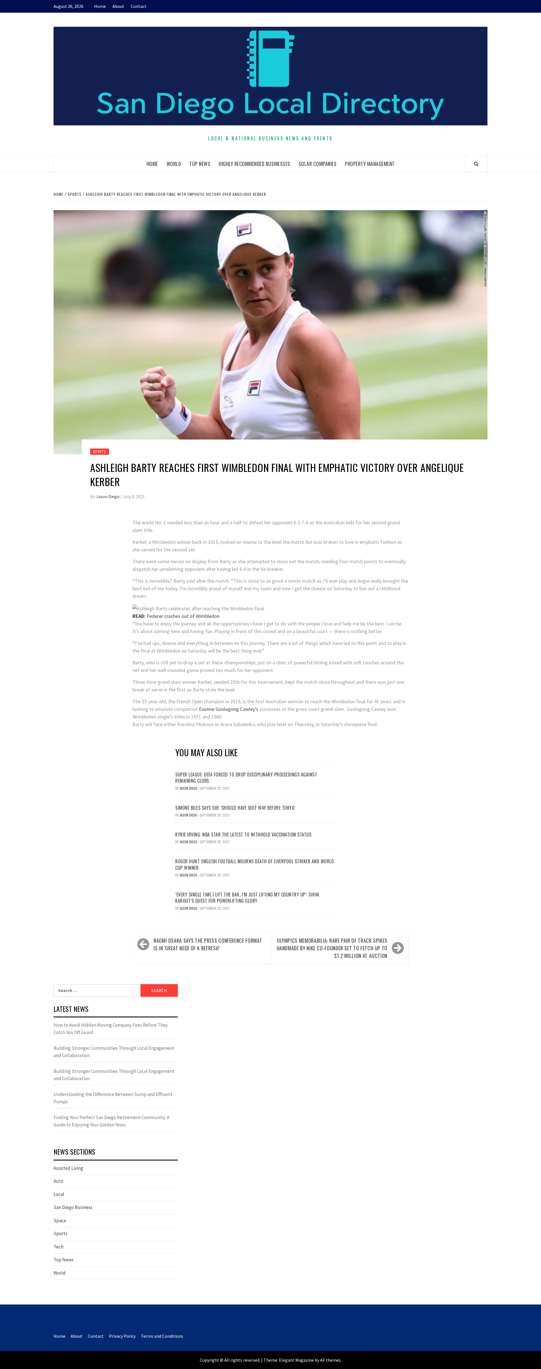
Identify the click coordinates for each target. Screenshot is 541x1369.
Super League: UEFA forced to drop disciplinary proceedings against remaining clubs (246, 777)
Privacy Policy (122, 1336)
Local (59, 1194)
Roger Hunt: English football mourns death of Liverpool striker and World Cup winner (254, 864)
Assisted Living (68, 1168)
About (118, 6)
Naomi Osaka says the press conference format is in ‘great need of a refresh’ (208, 944)
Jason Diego (108, 496)
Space (60, 1220)
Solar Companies (318, 163)
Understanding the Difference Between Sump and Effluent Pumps (113, 1098)
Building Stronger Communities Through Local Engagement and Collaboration (114, 1052)
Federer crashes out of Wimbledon (175, 616)
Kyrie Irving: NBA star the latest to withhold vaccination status (243, 834)
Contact (139, 6)
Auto (58, 1181)
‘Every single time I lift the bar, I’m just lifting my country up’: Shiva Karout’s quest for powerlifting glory (247, 897)
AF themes (330, 1360)
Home (100, 6)
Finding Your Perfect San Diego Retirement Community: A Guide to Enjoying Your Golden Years (111, 1121)
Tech (58, 1247)
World (174, 163)
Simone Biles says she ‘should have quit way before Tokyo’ (235, 807)
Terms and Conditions (162, 1336)
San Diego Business (73, 1207)
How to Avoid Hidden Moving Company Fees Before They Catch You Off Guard (111, 1028)
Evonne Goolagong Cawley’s (228, 709)
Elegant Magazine (296, 1360)
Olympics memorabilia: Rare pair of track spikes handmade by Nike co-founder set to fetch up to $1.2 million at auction (332, 948)
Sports (99, 451)
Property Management (370, 163)
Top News (199, 163)
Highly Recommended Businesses (254, 163)
